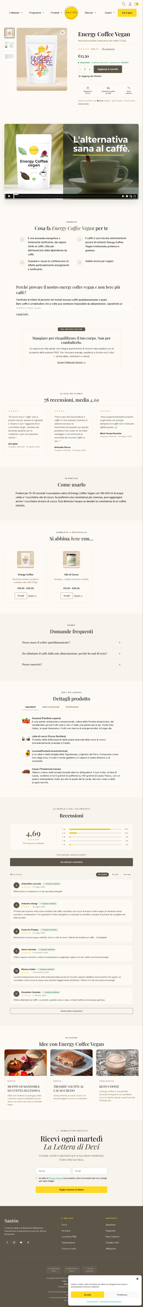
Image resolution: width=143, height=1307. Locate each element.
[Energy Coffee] (25, 559)
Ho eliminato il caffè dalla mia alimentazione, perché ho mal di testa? (64, 653)
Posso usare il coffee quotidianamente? (46, 642)
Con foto (127, 874)
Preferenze (122, 1294)
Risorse (89, 12)
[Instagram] (14, 1242)
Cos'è (64, 1225)
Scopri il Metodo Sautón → (71, 362)
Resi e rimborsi (112, 1236)
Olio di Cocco (71, 574)
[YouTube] (21, 1242)
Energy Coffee (25, 574)
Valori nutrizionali (50, 707)
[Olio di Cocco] (71, 559)
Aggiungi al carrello (108, 69)
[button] (137, 1278)
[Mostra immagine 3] (9, 56)
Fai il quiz (127, 12)
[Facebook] (7, 1242)
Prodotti (55, 12)
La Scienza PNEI (69, 1236)
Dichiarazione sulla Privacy (110, 1301)
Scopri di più (83, 104)
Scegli (21, 595)
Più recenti (102, 874)
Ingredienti (30, 707)
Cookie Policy (92, 1301)
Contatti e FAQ (112, 1242)
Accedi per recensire (71, 862)
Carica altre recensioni (71, 1011)
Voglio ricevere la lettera (71, 1189)
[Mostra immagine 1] (9, 33)
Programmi (35, 12)
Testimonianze (68, 1242)
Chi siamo (66, 1231)
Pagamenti (110, 1231)
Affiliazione (111, 1248)
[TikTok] (28, 1242)
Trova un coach (69, 1248)
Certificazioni (72, 707)
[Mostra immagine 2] (9, 45)
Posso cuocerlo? (32, 664)
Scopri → (32, 595)
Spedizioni (110, 1225)
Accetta (87, 1294)
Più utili (115, 874)
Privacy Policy (55, 1178)
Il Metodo (14, 12)
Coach (108, 12)
